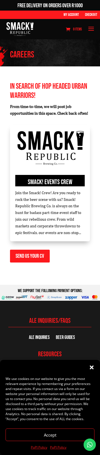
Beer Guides (65, 338)
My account (71, 15)
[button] (91, 367)
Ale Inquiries (39, 338)
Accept (50, 435)
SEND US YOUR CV (30, 256)
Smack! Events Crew (50, 182)
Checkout (91, 15)
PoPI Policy (39, 447)
